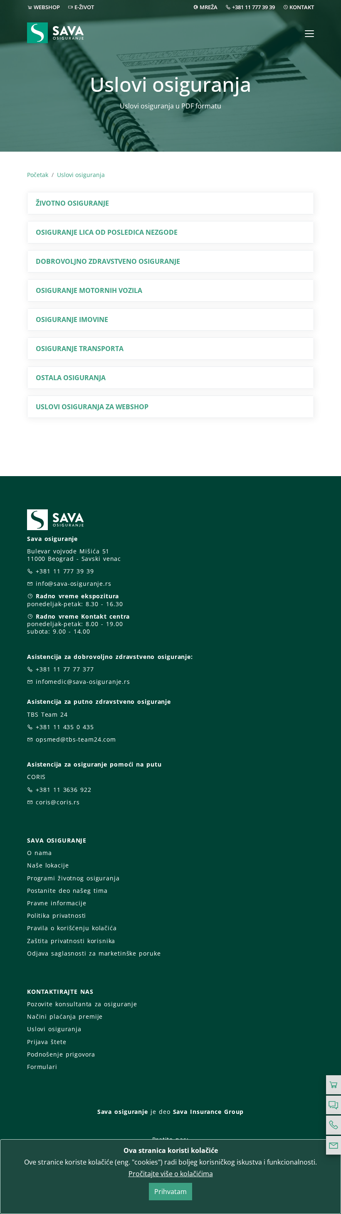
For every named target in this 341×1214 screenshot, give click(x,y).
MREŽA (208, 7)
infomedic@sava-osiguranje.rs (83, 682)
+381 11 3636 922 (63, 790)
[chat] (333, 1105)
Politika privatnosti (56, 915)
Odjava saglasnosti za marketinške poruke (94, 953)
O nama (39, 853)
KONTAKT (301, 7)
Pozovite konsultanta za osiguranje (82, 1004)
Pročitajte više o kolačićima (170, 1173)
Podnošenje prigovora (61, 1054)
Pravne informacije (56, 903)
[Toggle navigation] (309, 33)
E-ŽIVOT (84, 7)
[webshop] (333, 1084)
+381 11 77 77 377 (65, 669)
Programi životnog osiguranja (73, 878)
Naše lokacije (48, 865)
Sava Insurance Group (208, 1112)
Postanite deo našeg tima (67, 891)
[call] (333, 1125)
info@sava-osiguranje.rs (73, 583)
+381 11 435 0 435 (65, 727)
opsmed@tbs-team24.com (76, 739)
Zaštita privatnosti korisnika (71, 941)
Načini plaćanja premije (65, 1016)
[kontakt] (333, 1145)
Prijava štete (46, 1042)
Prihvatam (170, 1191)
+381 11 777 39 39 (253, 7)
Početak (37, 175)
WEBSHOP (47, 7)
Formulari (42, 1067)
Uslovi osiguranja (81, 175)
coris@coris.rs (58, 802)
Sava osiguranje (122, 1112)
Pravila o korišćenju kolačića (72, 928)
